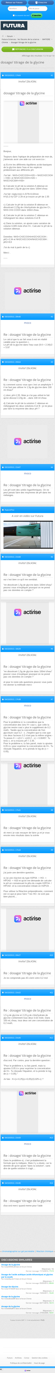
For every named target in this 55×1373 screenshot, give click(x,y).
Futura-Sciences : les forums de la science (20, 39)
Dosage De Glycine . (10, 1286)
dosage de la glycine (10, 1296)
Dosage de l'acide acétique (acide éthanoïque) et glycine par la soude (27, 1275)
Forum (10, 36)
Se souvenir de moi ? (22, 15)
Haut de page (39, 1363)
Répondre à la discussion (27, 49)
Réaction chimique (44, 1251)
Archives (18, 1358)
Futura (9, 1358)
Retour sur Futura (14, 2)
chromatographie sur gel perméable (18, 1251)
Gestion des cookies (40, 1358)
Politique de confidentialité (21, 1363)
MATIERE (46, 39)
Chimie (5, 42)
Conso (26, 1358)
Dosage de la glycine (10, 1264)
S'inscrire (41, 2)
